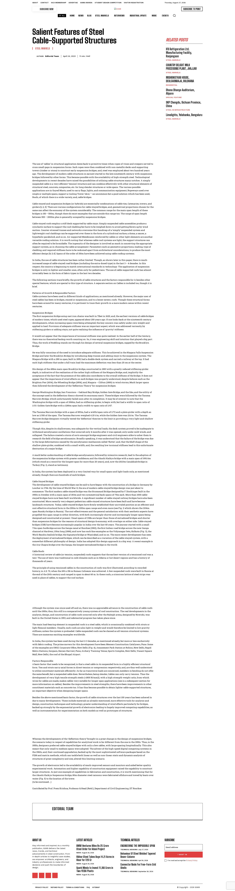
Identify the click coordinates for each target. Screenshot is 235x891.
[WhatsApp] (128, 55)
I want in (182, 854)
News (78, 853)
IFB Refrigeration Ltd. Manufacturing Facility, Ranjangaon (179, 52)
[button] (174, 15)
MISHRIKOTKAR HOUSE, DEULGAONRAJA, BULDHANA (180, 79)
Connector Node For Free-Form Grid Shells (138, 866)
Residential (171, 85)
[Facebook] (111, 55)
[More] (151, 55)
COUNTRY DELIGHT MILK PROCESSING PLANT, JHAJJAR (181, 66)
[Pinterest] (123, 55)
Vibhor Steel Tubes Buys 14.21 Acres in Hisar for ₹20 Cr (95, 858)
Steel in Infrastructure (178, 110)
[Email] (140, 55)
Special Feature (174, 97)
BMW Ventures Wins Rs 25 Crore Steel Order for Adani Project (92, 847)
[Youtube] (55, 875)
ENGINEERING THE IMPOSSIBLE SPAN (137, 845)
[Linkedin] (134, 55)
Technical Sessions (128, 849)
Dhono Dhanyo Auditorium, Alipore (180, 91)
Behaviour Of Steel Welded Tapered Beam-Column (138, 855)
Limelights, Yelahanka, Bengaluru (184, 115)
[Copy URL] (145, 55)
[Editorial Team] (34, 56)
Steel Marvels (42, 48)
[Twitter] (117, 55)
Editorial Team (52, 56)
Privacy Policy (191, 860)
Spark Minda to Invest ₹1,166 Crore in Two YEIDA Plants (94, 869)
